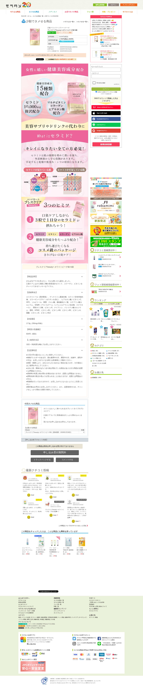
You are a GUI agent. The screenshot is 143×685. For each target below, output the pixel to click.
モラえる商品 (15, 12)
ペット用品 (61, 617)
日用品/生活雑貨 (52, 617)
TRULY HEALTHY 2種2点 (106, 289)
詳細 (116, 92)
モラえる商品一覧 (59, 602)
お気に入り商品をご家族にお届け (101, 20)
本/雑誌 (42, 619)
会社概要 (58, 678)
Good (32, 495)
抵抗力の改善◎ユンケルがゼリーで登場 (103, 24)
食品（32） (95, 350)
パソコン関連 (22, 619)
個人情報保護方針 (89, 680)
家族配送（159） (97, 377)
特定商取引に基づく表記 (66, 678)
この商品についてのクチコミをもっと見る (72, 525)
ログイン (114, 5)
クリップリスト (129, 5)
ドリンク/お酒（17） (114, 350)
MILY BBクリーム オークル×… (107, 264)
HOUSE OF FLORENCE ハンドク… (54, 552)
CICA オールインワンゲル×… (107, 274)
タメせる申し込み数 (114, 304)
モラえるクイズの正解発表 (25, 613)
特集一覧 (56, 606)
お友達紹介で (60, 59)
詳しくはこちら (31, 644)
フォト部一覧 (57, 604)
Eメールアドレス (97, 66)
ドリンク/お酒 (26, 617)
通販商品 (47, 619)
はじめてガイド (22, 604)
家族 (96, 617)
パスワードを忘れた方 (106, 93)
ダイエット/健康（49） (98, 353)
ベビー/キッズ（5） (113, 355)
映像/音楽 (36, 619)
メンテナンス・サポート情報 (26, 611)
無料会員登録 (100, 5)
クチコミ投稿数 (98, 304)
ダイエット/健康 (35, 617)
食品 (19, 617)
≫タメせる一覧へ (82, 21)
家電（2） (111, 358)
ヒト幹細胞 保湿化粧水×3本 (108, 59)
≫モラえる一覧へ (69, 21)
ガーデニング (82, 617)
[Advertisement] (106, 395)
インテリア (75, 617)
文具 (31, 619)
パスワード (95, 73)
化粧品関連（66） (113, 353)
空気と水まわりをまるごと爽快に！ (102, 26)
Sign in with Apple (102, 113)
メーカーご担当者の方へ (79, 678)
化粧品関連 (44, 617)
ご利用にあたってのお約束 (96, 602)
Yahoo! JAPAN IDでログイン (105, 107)
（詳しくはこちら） (58, 55)
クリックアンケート (59, 611)
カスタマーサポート (94, 600)
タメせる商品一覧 (38, 16)
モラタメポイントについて (25, 606)
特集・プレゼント (109, 12)
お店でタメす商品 (71, 12)
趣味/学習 (68, 617)
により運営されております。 (84, 682)
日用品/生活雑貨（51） (98, 355)
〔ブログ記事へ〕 (55, 511)
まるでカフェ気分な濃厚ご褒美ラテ (102, 29)
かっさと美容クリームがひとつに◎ (102, 31)
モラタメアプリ (93, 611)
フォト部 (90, 12)
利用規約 (91, 604)
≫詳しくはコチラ (106, 140)
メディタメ (53, 12)
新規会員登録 (22, 602)
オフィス (91, 617)
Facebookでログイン (103, 119)
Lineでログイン (101, 125)
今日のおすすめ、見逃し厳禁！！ (101, 22)
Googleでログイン (102, 130)
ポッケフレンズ (58, 613)
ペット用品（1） (97, 358)
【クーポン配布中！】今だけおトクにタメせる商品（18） (99, 363)
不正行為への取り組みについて (98, 606)
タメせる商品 (34, 12)
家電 (28, 619)
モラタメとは (128, 12)
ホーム (29, 16)
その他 (53, 619)
